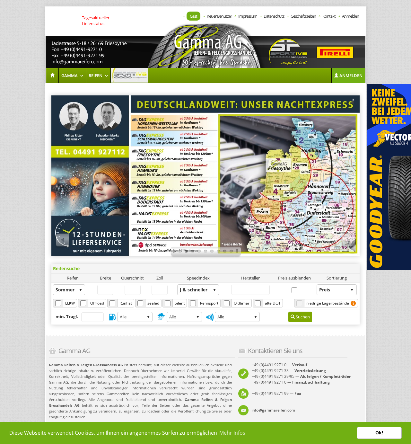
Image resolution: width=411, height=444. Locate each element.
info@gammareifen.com (273, 410)
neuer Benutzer (219, 16)
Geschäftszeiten (303, 16)
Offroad (97, 303)
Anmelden (350, 16)
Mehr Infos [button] (232, 432)
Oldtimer (241, 303)
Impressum (247, 16)
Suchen (302, 317)
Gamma (70, 75)
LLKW (70, 303)
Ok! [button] (379, 433)
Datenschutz (274, 16)
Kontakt (329, 16)
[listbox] (69, 289)
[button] (348, 75)
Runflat (125, 303)
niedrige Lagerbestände (327, 303)
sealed (153, 303)
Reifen (96, 75)
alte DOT (273, 303)
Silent (180, 303)
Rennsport (209, 303)
